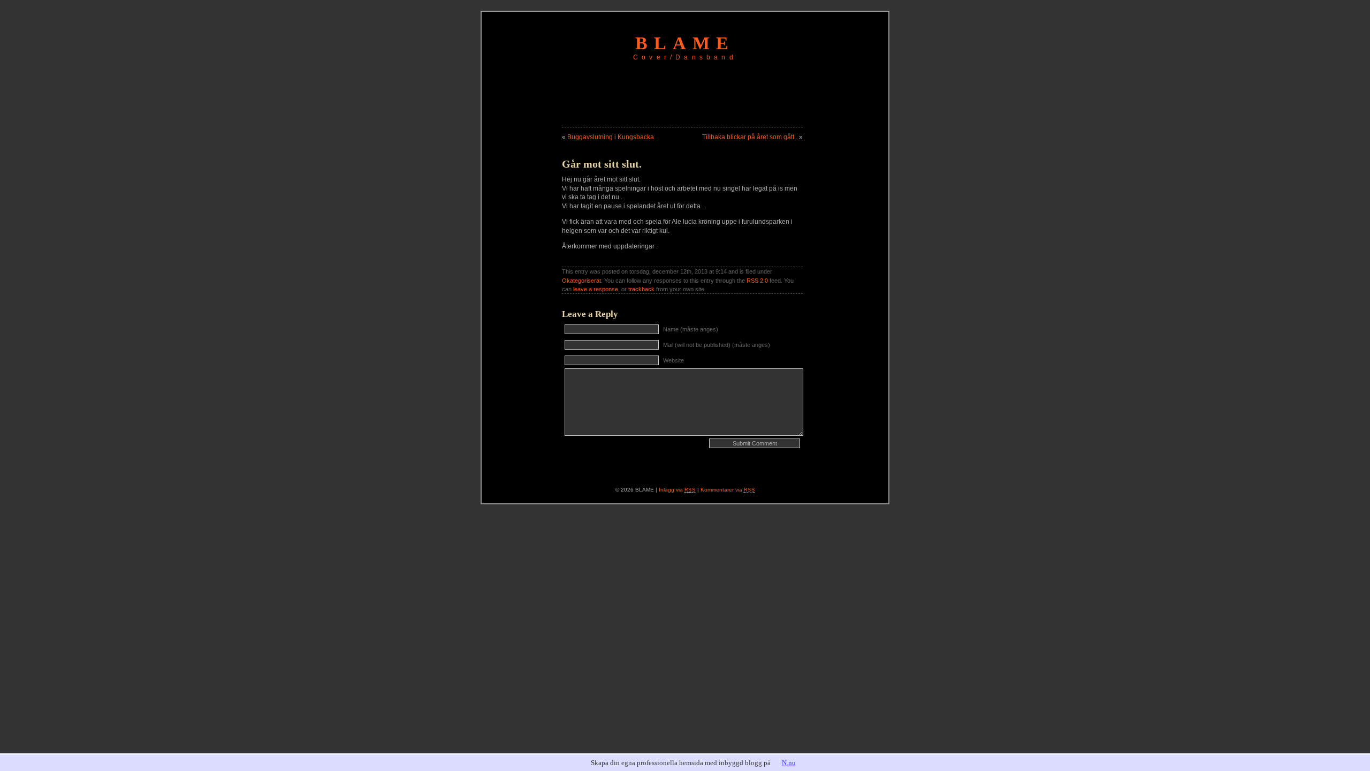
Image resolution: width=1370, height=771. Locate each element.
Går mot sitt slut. (602, 164)
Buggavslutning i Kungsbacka (610, 137)
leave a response (595, 289)
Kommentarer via (728, 490)
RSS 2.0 (757, 280)
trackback (641, 289)
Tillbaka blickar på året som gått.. (749, 137)
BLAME (685, 43)
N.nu (789, 763)
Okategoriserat (581, 280)
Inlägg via (677, 490)
